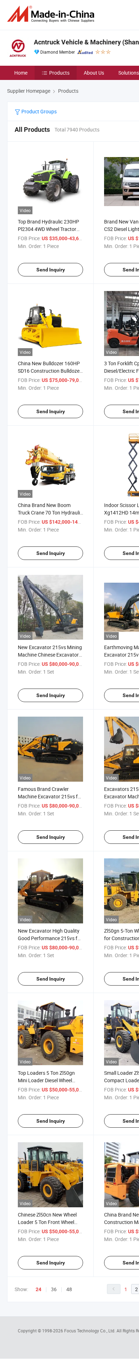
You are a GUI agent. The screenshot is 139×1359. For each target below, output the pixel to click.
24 (38, 1289)
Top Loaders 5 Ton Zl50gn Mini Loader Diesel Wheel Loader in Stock (46, 1080)
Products (59, 72)
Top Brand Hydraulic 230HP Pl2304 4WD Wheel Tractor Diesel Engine (48, 229)
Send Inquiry (50, 270)
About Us (94, 72)
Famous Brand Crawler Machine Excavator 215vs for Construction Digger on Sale (50, 796)
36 (54, 1289)
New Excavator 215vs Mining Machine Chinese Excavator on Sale (50, 654)
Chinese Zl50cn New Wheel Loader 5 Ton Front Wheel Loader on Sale (47, 1222)
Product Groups (38, 111)
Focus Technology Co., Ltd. (90, 1330)
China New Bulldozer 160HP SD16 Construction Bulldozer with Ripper (49, 371)
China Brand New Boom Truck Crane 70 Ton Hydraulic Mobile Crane (50, 512)
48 (69, 1289)
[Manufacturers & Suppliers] (52, 14)
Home (20, 72)
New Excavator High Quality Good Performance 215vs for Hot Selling (50, 938)
